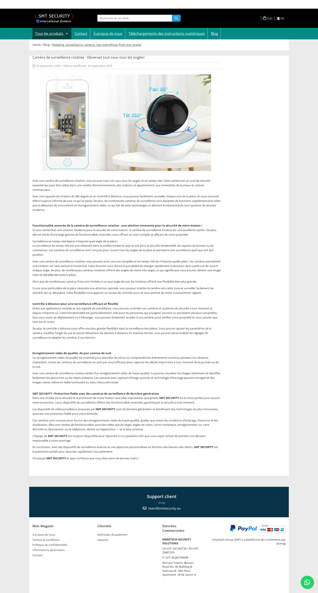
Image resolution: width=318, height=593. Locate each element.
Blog (214, 33)
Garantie (102, 540)
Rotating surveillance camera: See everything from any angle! (96, 45)
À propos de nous (107, 33)
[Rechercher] (176, 18)
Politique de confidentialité (49, 545)
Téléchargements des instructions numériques (166, 33)
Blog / (47, 45)
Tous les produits (49, 33)
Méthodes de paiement (112, 535)
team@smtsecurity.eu (164, 508)
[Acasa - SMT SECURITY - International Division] (54, 18)
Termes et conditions (45, 540)
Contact (81, 33)
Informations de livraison (48, 550)
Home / (37, 45)
